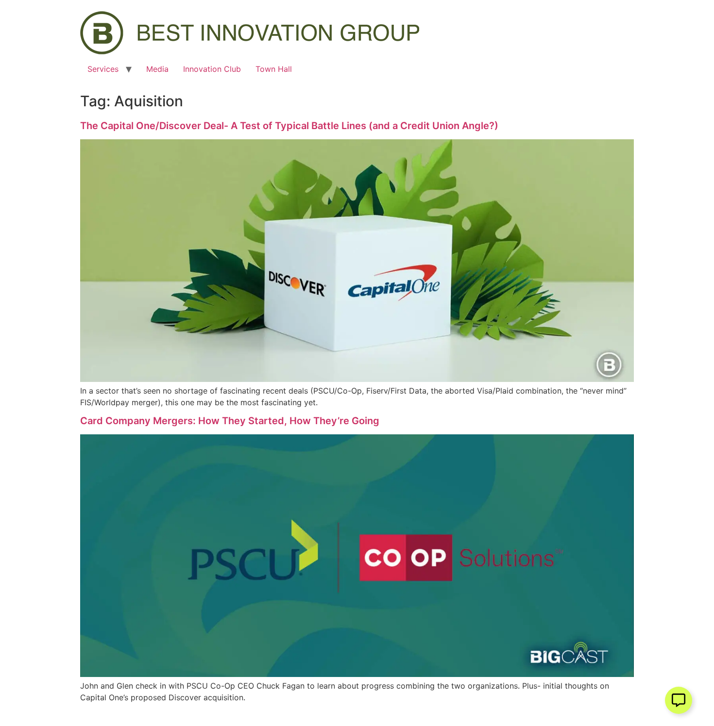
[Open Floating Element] (678, 700)
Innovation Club (212, 69)
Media (157, 69)
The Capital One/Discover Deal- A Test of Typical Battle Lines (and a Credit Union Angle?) (289, 126)
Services (103, 69)
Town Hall (273, 69)
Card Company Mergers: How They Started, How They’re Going (229, 421)
